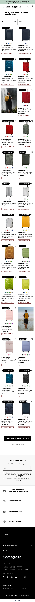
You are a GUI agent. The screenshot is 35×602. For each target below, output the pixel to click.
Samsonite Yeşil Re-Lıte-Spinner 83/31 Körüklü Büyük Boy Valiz (25, 173)
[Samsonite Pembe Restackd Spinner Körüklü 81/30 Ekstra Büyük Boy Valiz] (9, 314)
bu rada (20, 474)
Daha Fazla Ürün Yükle (16, 438)
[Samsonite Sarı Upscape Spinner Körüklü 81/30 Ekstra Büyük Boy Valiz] (26, 283)
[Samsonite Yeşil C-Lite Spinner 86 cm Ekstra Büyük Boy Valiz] (26, 127)
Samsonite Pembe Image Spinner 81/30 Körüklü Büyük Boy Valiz (8, 359)
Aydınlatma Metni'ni (23, 479)
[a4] (17, 588)
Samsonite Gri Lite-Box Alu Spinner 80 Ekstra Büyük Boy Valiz (8, 204)
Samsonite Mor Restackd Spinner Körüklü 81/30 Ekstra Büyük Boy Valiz (25, 359)
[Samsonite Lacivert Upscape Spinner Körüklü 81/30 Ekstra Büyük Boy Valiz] (9, 34)
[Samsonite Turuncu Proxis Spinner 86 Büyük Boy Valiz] (9, 252)
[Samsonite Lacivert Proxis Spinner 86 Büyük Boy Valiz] (9, 65)
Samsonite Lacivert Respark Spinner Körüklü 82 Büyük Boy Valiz (25, 48)
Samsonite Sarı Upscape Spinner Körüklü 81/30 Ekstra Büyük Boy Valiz (25, 297)
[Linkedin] (25, 577)
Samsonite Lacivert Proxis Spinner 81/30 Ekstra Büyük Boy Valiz (8, 391)
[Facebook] (3, 577)
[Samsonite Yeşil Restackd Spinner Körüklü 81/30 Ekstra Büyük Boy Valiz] (26, 252)
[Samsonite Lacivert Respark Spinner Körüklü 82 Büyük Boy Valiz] (26, 34)
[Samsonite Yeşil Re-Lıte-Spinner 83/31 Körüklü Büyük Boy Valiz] (26, 158)
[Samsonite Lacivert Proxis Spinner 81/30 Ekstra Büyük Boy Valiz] (9, 376)
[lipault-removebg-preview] (23, 588)
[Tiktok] (20, 577)
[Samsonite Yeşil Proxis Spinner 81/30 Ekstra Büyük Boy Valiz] (9, 283)
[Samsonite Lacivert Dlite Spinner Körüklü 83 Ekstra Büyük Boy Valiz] (26, 407)
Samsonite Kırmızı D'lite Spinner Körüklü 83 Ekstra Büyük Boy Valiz (25, 110)
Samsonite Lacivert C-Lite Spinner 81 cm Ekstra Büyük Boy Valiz (8, 422)
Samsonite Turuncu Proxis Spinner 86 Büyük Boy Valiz (8, 266)
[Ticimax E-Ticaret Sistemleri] (17, 601)
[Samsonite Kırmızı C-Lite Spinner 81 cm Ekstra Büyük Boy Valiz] (9, 127)
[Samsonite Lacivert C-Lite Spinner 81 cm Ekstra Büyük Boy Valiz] (9, 407)
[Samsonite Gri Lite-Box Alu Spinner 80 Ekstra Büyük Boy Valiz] (9, 189)
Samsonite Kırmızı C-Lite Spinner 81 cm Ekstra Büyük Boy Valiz (8, 141)
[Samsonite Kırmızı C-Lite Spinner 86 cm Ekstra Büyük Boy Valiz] (26, 65)
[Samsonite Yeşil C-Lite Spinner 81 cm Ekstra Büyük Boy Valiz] (9, 158)
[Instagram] (12, 577)
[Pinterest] (7, 577)
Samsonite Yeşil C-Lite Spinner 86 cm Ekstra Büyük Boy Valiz (25, 141)
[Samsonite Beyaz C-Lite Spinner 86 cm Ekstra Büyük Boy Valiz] (26, 189)
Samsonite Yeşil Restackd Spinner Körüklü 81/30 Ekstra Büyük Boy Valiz (24, 266)
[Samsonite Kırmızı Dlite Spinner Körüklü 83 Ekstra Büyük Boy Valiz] (26, 96)
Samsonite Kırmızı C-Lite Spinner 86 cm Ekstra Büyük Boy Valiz (25, 79)
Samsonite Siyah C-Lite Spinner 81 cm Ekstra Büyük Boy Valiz (25, 391)
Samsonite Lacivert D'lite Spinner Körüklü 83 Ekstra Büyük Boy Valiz (25, 422)
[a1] (6, 588)
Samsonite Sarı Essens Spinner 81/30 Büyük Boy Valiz (25, 235)
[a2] (12, 588)
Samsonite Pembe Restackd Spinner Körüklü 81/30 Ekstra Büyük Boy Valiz (7, 328)
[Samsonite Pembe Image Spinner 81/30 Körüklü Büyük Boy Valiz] (9, 345)
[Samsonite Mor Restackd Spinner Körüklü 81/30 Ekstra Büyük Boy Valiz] (26, 345)
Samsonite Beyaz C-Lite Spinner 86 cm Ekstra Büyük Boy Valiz (25, 204)
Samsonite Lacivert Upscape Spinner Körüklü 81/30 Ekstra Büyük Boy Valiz (9, 48)
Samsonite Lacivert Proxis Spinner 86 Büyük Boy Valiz (8, 79)
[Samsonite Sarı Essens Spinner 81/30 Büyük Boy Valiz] (26, 221)
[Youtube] (16, 577)
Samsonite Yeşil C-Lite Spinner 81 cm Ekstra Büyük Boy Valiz (8, 173)
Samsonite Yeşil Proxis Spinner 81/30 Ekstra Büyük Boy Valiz (8, 297)
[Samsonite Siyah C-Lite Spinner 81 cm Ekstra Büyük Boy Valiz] (26, 376)
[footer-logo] (12, 557)
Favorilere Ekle (15, 27)
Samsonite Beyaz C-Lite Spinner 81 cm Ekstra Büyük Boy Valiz (8, 235)
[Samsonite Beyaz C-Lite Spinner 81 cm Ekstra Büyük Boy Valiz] (9, 221)
